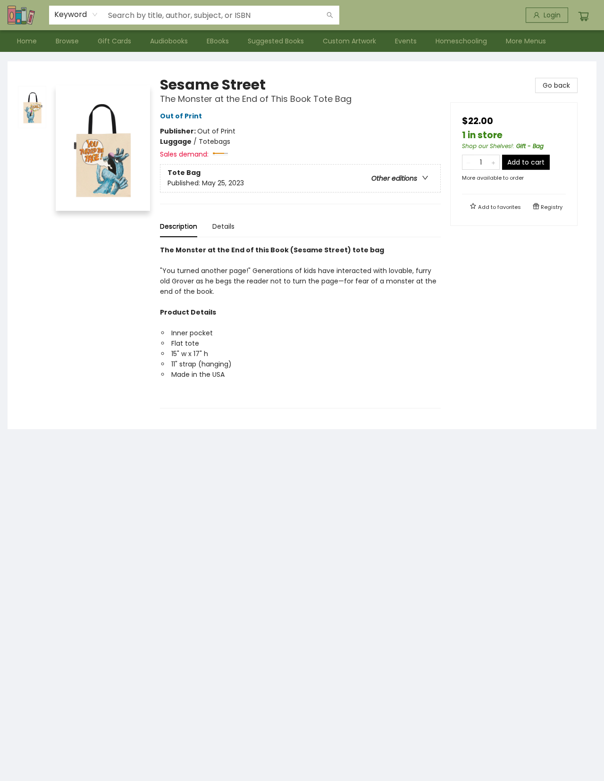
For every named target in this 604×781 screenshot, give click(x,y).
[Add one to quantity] (493, 162)
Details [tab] (223, 226)
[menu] (302, 41)
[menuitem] (27, 41)
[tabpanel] (300, 326)
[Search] (329, 15)
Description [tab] (178, 226)
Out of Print (181, 116)
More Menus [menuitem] (526, 41)
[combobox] (76, 15)
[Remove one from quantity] (468, 162)
